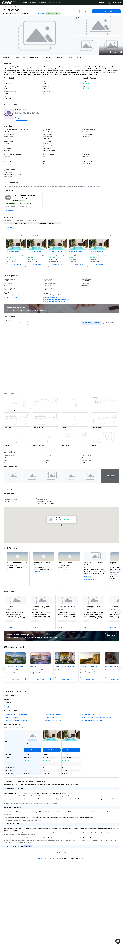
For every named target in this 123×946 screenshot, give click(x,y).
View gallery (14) (116, 52)
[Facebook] (8, 706)
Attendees (7, 320)
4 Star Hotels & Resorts (88, 666)
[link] (16, 600)
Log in (119, 3)
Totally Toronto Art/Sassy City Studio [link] (68, 607)
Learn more (96, 186)
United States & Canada (14, 666)
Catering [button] (112, 621)
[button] (37, 35)
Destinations (42, 3)
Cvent (3, 6)
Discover (51, 3)
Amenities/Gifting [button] (62, 621)
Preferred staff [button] (9, 621)
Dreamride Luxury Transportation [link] (42, 607)
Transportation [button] (35, 621)
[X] (5, 706)
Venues (25, 2)
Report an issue (43, 858)
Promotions (33, 3)
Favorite (85, 11)
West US (33, 666)
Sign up (114, 3)
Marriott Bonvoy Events (113, 666)
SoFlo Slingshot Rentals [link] (92, 607)
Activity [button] (85, 621)
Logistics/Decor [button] (72, 621)
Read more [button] (87, 576)
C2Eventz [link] (9, 607)
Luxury (58, 3)
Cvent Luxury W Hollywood (64, 666)
